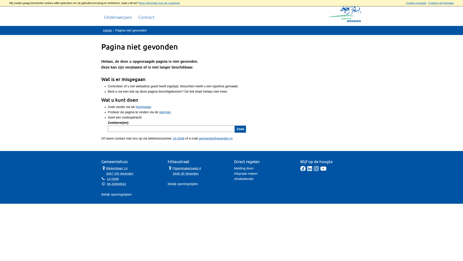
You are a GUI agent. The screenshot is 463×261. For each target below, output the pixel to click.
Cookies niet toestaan (441, 3)
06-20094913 (116, 184)
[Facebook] (303, 170)
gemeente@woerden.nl (215, 138)
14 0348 (113, 179)
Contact (146, 17)
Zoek (240, 129)
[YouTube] (323, 170)
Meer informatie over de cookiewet (159, 3)
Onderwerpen (118, 17)
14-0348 (178, 138)
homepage (143, 107)
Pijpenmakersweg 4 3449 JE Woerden (184, 170)
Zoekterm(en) (118, 123)
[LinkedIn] (309, 170)
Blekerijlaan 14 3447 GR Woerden (117, 170)
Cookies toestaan (416, 3)
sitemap (165, 112)
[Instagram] (316, 170)
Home (107, 30)
